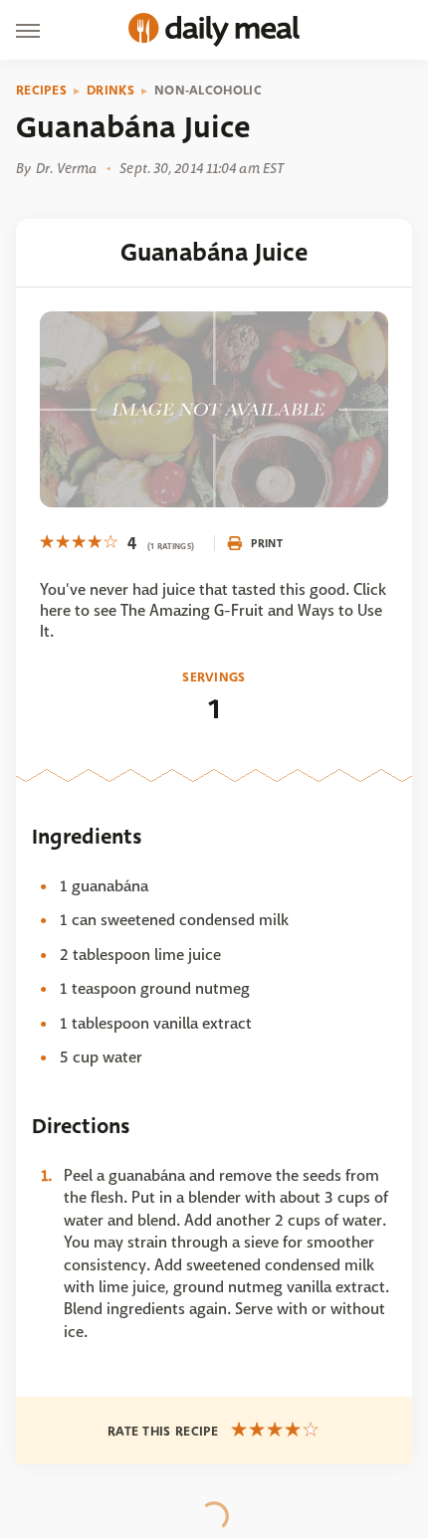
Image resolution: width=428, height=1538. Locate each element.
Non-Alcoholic (208, 90)
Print (267, 543)
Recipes (41, 90)
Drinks (110, 90)
